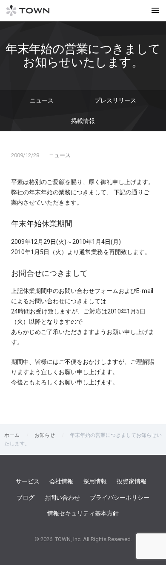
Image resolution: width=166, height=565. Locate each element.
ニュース (42, 100)
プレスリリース (115, 100)
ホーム (12, 435)
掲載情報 (83, 120)
